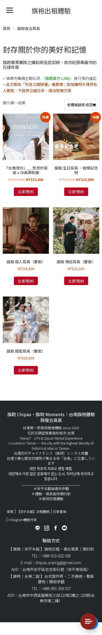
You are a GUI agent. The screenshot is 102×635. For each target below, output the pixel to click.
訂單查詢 (59, 511)
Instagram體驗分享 (23, 519)
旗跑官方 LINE (57, 78)
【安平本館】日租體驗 (33, 511)
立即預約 (26, 191)
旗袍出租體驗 (51, 10)
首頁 (6, 28)
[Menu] (9, 9)
